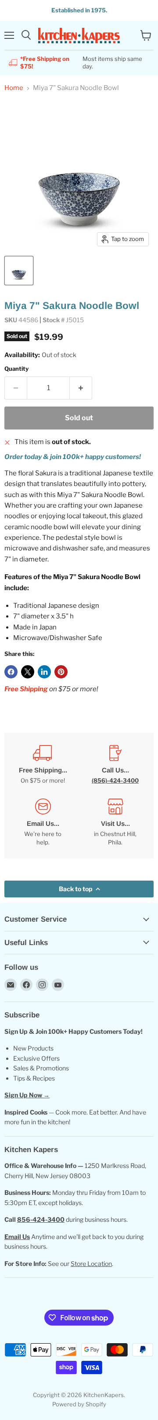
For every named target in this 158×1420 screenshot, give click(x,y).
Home (13, 88)
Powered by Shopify (79, 1404)
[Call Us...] (115, 764)
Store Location (91, 1263)
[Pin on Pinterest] (61, 671)
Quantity (16, 368)
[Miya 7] (19, 270)
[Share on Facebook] (11, 671)
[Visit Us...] (115, 822)
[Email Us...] (43, 822)
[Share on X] (27, 671)
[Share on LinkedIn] (44, 671)
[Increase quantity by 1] (81, 388)
